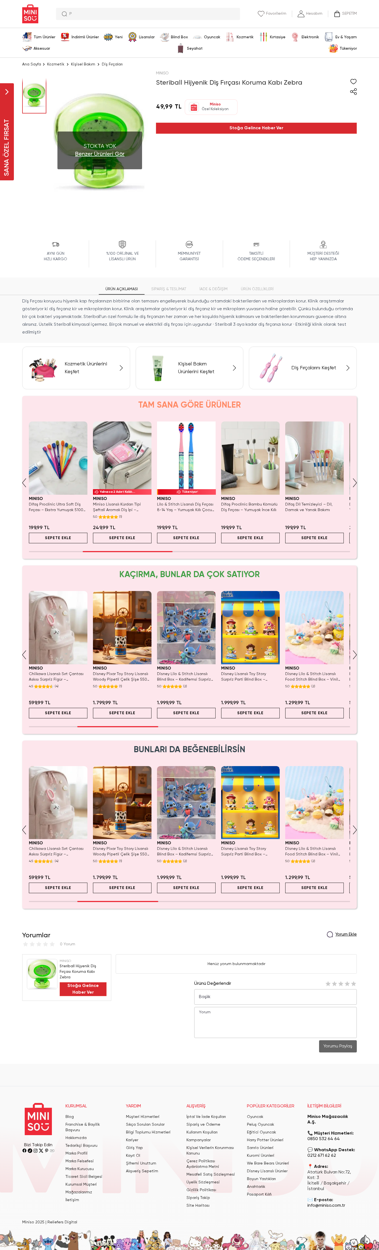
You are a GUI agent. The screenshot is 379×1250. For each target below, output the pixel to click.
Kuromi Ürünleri (260, 1156)
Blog (69, 1117)
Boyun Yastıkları (261, 1179)
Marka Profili (76, 1153)
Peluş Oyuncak (260, 1125)
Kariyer (132, 1140)
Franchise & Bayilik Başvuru (82, 1127)
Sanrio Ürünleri (260, 1148)
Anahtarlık (256, 1187)
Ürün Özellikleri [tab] (257, 289)
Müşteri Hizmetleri (143, 1117)
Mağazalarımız (78, 1192)
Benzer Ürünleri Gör (100, 154)
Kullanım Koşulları (202, 1132)
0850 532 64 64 (323, 1139)
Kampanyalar (198, 1140)
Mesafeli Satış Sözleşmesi (210, 1174)
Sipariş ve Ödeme (203, 1125)
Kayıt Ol (133, 1156)
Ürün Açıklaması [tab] (121, 289)
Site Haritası (197, 1206)
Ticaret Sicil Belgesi (83, 1177)
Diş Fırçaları (112, 64)
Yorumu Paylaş (338, 1046)
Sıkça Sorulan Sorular (145, 1125)
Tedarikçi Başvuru (81, 1146)
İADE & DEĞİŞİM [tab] (213, 289)
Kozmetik (55, 64)
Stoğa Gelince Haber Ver (256, 128)
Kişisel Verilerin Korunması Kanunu (210, 1150)
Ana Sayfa (31, 64)
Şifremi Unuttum (141, 1163)
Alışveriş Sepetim (142, 1171)
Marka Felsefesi (79, 1161)
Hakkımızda (76, 1138)
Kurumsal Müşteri (81, 1184)
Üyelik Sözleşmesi (203, 1182)
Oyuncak (255, 1117)
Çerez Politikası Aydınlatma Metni (202, 1164)
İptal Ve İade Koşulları (206, 1117)
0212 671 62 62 (321, 1155)
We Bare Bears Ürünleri (268, 1163)
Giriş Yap (134, 1148)
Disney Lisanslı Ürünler (267, 1171)
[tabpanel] (189, 316)
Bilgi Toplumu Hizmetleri (148, 1132)
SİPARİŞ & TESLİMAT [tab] (168, 289)
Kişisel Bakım (83, 64)
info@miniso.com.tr (326, 1205)
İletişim (72, 1200)
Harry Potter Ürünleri (265, 1140)
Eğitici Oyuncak (261, 1132)
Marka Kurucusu (79, 1169)
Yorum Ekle (346, 934)
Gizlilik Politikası (201, 1190)
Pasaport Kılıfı (259, 1194)
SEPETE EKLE (58, 538)
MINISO (162, 73)
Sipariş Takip (198, 1198)
